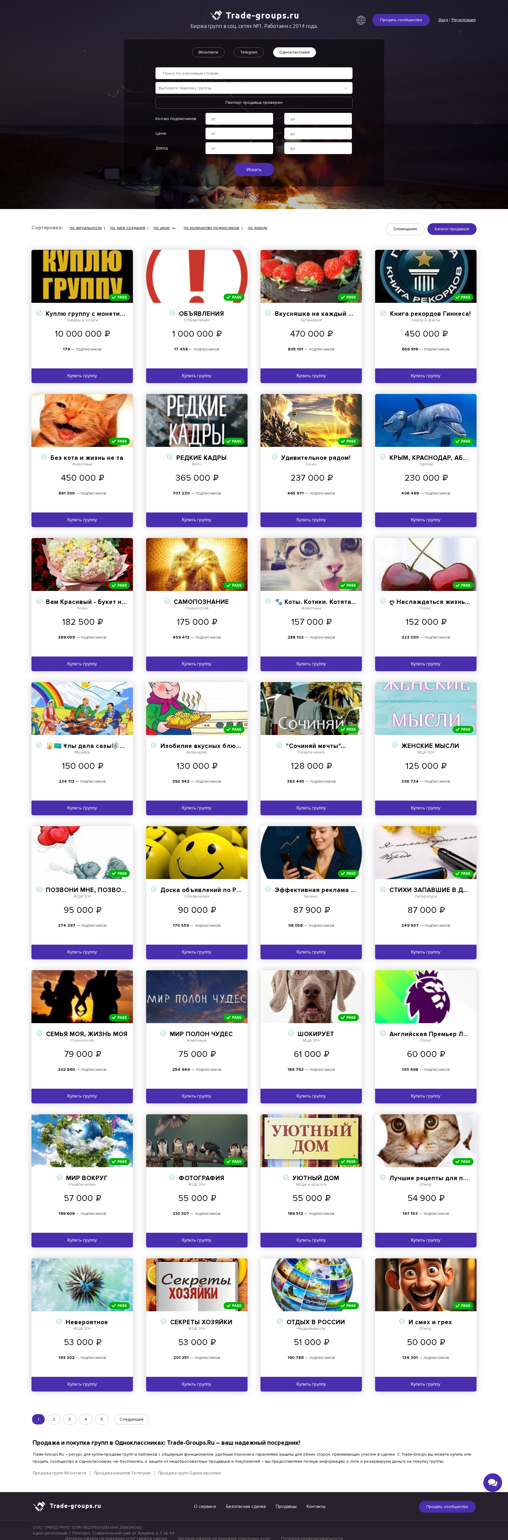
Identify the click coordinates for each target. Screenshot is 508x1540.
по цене (162, 227)
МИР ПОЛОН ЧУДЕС (201, 1034)
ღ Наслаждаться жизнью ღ (433, 602)
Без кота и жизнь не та (87, 458)
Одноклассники (294, 52)
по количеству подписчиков (211, 227)
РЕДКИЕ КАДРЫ (201, 458)
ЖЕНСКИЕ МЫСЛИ (430, 746)
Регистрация (464, 19)
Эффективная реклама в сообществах (337, 890)
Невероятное (87, 1322)
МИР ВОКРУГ (87, 1178)
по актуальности (86, 227)
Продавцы (286, 1506)
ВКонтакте (208, 52)
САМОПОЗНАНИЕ (201, 602)
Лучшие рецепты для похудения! (442, 1178)
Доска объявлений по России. (209, 890)
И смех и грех (430, 1322)
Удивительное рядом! (316, 458)
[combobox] (254, 88)
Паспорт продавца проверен (254, 102)
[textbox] (256, 88)
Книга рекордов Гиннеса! (430, 314)
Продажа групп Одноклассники (189, 1472)
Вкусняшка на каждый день (319, 314)
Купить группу (82, 376)
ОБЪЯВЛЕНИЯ (201, 314)
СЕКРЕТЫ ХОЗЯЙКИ (201, 1322)
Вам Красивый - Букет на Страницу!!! (104, 602)
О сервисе (205, 1506)
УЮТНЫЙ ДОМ (316, 1178)
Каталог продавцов (452, 229)
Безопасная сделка (246, 1506)
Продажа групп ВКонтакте (59, 1472)
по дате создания (127, 227)
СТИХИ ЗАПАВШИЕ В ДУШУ (434, 890)
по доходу (258, 227)
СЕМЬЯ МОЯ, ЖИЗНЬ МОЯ (87, 1034)
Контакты (316, 1506)
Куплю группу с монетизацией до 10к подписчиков (127, 314)
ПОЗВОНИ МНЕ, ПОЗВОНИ (88, 890)
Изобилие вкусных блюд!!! (203, 746)
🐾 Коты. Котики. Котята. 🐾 (319, 602)
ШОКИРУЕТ (316, 1034)
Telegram (249, 52)
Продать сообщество (401, 19)
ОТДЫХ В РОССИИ (316, 1322)
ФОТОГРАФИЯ (201, 1178)
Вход (443, 19)
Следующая (131, 1419)
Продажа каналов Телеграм (122, 1472)
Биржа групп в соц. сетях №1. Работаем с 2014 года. (254, 26)
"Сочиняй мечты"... (316, 746)
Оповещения (405, 229)
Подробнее (82, 276)
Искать (254, 170)
